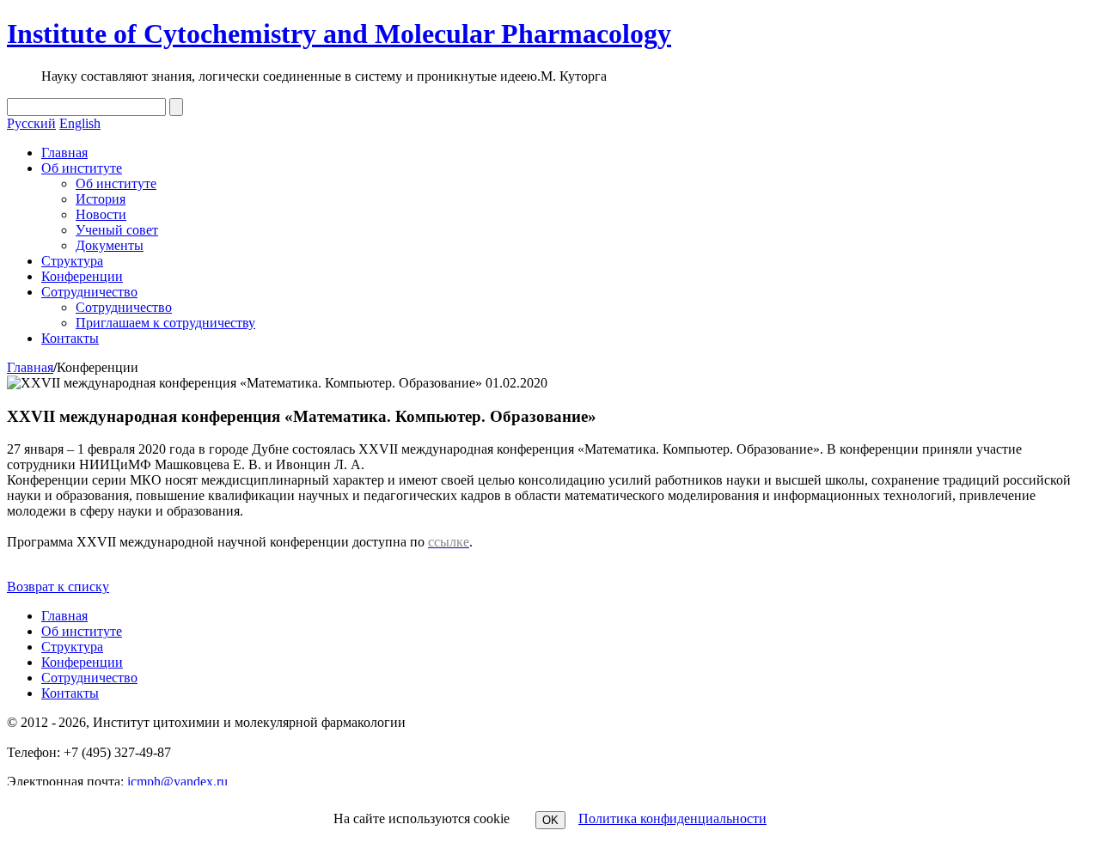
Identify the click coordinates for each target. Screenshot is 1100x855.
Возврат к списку (58, 586)
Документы (110, 245)
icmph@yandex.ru (177, 781)
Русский (31, 123)
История (100, 199)
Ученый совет (117, 230)
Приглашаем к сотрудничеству (165, 322)
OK (550, 820)
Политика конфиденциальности (672, 818)
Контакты (70, 338)
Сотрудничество (89, 291)
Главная (64, 152)
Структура (72, 260)
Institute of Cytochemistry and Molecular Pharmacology (339, 33)
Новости (101, 214)
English (80, 123)
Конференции (82, 276)
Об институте (81, 168)
